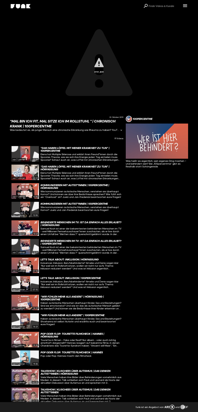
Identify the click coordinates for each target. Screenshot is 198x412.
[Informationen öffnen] (121, 130)
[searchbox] (165, 6)
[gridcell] (66, 153)
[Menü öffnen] (185, 6)
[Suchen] (145, 6)
